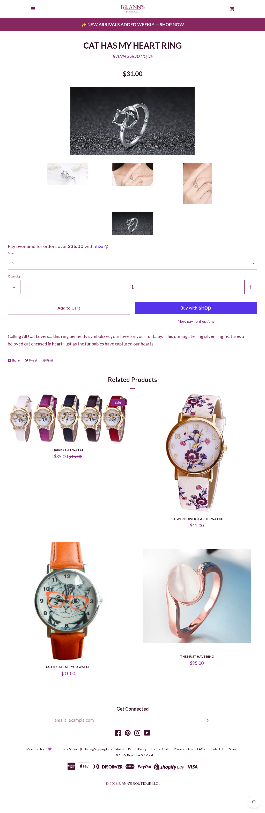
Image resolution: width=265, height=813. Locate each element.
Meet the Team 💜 (39, 749)
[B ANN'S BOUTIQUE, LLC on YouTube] (147, 733)
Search (234, 749)
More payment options (196, 321)
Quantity (14, 276)
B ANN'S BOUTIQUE (132, 56)
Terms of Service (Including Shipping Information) (90, 749)
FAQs (201, 749)
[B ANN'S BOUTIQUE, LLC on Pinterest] (127, 733)
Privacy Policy (183, 749)
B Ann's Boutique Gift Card (134, 755)
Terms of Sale (160, 749)
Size (11, 253)
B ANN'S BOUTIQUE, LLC (138, 783)
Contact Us (217, 749)
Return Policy (137, 749)
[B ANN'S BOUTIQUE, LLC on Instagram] (137, 733)
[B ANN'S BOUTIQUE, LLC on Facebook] (118, 733)
